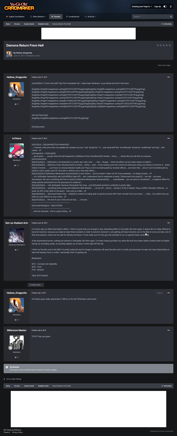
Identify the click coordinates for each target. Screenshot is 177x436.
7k (17, 250)
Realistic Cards (33, 56)
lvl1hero (16, 138)
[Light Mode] (170, 6)
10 (17, 104)
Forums (57, 17)
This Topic (161, 16)
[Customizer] (165, 6)
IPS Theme (8, 430)
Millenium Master (16, 330)
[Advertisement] (88, 33)
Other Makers (38, 17)
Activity (90, 17)
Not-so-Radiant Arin (16, 223)
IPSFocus (17, 430)
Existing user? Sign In (141, 6)
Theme (6, 432)
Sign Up (157, 6)
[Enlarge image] (147, 235)
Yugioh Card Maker (16, 17)
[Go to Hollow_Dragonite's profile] (9, 54)
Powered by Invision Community (161, 431)
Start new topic (164, 65)
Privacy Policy (17, 432)
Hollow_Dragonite (24, 53)
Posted (39, 77)
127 (17, 165)
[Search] (171, 16)
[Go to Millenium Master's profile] (17, 342)
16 (17, 357)
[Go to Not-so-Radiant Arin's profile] (17, 235)
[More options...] (168, 77)
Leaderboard (73, 17)
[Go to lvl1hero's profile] (17, 150)
